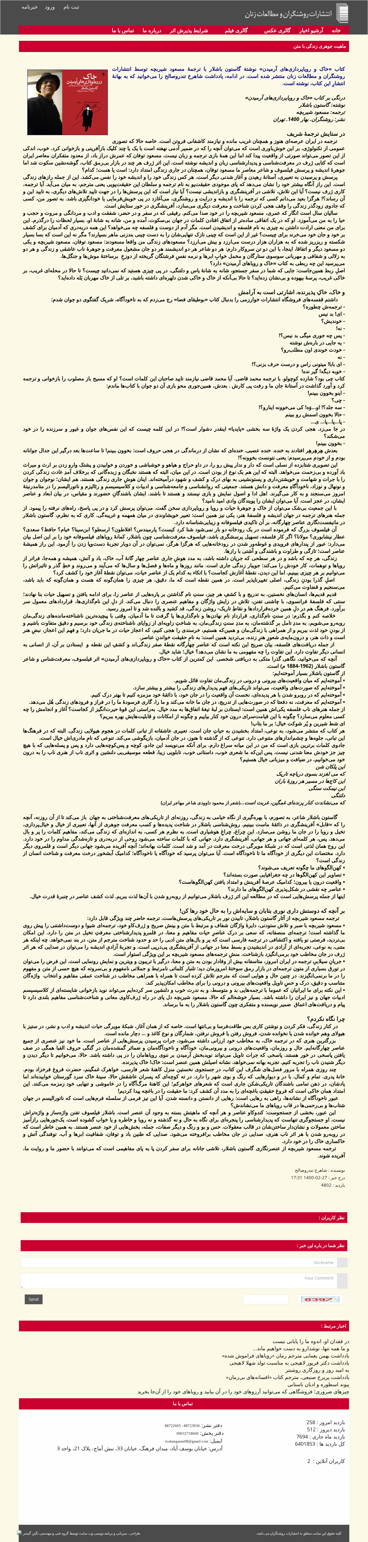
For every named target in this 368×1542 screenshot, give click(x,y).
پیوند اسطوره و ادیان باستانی (318, 1384)
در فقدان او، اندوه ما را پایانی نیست (311, 1341)
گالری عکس (277, 30)
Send (34, 1299)
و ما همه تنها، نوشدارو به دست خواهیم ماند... (301, 1348)
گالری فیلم (235, 30)
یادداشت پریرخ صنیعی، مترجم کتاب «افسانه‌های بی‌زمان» (287, 1377)
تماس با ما (123, 30)
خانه (336, 30)
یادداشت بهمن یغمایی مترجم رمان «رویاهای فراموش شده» (285, 1355)
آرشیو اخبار (311, 30)
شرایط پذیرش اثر (189, 30)
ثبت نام (71, 6)
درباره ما (152, 30)
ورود (50, 6)
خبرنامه (30, 6)
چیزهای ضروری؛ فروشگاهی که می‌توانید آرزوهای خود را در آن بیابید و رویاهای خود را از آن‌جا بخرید (243, 1391)
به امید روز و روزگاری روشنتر (317, 1369)
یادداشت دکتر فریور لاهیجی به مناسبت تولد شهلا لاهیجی (289, 1362)
